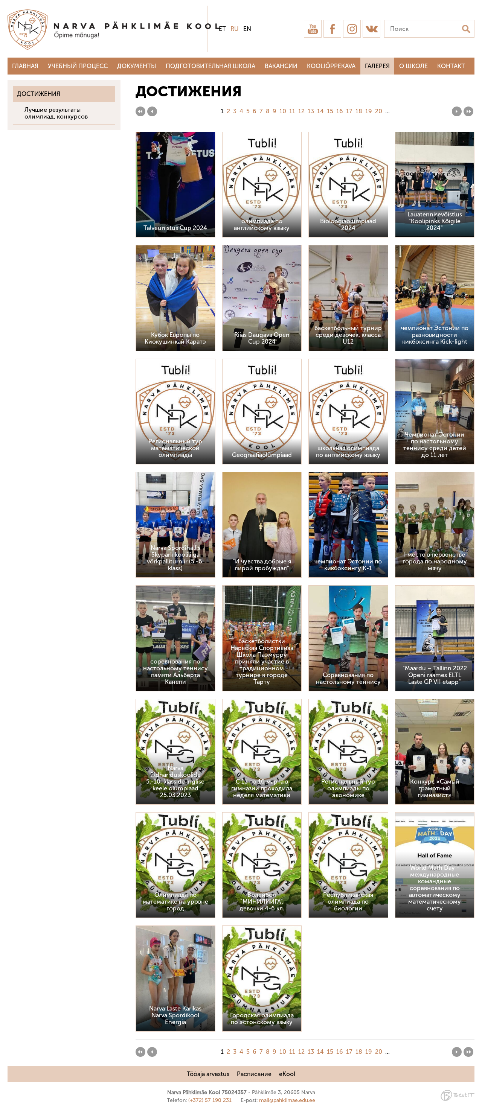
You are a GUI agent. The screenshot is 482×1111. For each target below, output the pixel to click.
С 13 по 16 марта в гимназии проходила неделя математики (261, 788)
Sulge (470, 14)
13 (311, 111)
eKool (287, 1074)
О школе (413, 66)
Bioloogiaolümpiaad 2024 (348, 224)
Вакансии (281, 66)
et (222, 28)
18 (358, 111)
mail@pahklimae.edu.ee (287, 1100)
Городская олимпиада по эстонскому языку (262, 1019)
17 (349, 111)
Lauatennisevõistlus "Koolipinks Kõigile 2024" (434, 221)
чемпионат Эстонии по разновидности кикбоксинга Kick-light (434, 334)
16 (339, 111)
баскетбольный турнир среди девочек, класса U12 (348, 334)
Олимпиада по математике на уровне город (175, 901)
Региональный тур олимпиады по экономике (348, 788)
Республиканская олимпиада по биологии (348, 901)
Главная (25, 66)
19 (368, 111)
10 (282, 111)
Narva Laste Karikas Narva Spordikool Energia (175, 1015)
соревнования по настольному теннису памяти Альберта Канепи (175, 671)
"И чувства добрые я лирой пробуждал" (262, 565)
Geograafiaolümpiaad (262, 454)
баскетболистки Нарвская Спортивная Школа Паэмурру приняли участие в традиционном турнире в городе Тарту (261, 661)
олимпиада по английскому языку (262, 224)
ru (234, 28)
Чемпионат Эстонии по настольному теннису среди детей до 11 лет (434, 444)
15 (330, 111)
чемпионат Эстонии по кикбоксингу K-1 (348, 565)
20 (378, 111)
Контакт (451, 66)
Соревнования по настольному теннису (348, 678)
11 (292, 111)
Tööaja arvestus (208, 1074)
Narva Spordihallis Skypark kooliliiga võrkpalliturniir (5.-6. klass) (175, 558)
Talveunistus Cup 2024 (175, 227)
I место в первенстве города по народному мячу (435, 561)
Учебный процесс (78, 66)
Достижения (38, 93)
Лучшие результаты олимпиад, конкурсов (56, 113)
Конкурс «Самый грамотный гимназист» (434, 788)
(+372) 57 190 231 (210, 1100)
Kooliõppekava (331, 66)
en (247, 28)
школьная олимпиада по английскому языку (348, 451)
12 (301, 111)
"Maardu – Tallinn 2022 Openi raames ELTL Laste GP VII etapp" (435, 675)
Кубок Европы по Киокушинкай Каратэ (175, 338)
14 (320, 111)
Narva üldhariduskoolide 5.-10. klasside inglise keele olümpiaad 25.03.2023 (175, 781)
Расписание (254, 1074)
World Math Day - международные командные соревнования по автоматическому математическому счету (434, 888)
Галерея (377, 66)
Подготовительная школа (210, 66)
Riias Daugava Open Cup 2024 (262, 338)
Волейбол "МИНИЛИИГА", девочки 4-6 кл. (261, 901)
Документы (136, 66)
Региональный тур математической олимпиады (175, 448)
